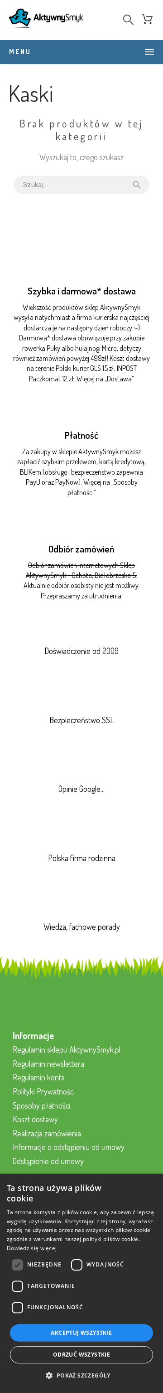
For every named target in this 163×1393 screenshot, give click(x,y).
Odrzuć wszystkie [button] (81, 1354)
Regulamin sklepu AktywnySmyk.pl (66, 1049)
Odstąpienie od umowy (48, 1161)
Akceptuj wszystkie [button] (81, 1333)
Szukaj (138, 185)
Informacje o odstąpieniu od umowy (69, 1147)
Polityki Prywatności (44, 1091)
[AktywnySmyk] (46, 20)
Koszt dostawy (35, 1119)
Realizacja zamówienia (47, 1133)
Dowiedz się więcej (32, 1248)
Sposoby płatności (41, 1105)
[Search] (128, 19)
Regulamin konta (39, 1077)
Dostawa (119, 378)
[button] (81, 1376)
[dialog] (81, 1283)
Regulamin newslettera (48, 1064)
